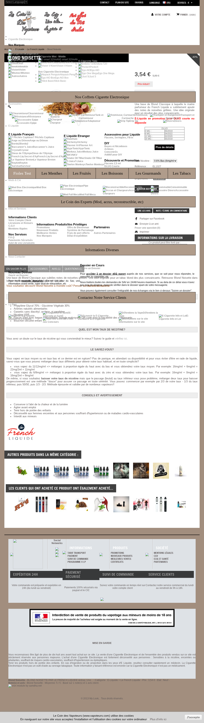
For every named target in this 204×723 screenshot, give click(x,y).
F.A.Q (11, 237)
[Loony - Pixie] (121, 477)
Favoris (139, 2)
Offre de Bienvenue (78, 227)
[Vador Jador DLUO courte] (161, 477)
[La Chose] (41, 477)
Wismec (25, 73)
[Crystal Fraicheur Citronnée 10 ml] (62, 504)
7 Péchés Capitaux (43, 137)
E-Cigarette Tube (87, 61)
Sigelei (23, 60)
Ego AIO (94, 70)
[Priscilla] (81, 477)
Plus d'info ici (158, 719)
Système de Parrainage (80, 230)
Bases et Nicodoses (115, 146)
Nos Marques (44, 235)
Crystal (24, 150)
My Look (94, 698)
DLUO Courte (112, 166)
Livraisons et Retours (20, 223)
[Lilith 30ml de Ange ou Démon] (101, 504)
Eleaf (20, 63)
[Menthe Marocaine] (21, 477)
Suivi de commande (78, 558)
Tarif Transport (77, 552)
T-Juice (79, 161)
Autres (23, 76)
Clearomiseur (36, 113)
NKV (74, 154)
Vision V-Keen (64, 65)
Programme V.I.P (77, 561)
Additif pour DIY (113, 154)
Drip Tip (133, 121)
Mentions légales (17, 228)
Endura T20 (100, 63)
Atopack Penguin (69, 74)
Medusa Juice (90, 151)
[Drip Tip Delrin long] (121, 504)
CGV (156, 555)
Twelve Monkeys (95, 164)
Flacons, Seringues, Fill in (118, 137)
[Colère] (141, 504)
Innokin (24, 66)
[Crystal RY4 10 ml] (22, 504)
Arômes (109, 149)
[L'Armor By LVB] (81, 504)
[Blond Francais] (181, 477)
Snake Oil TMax (93, 158)
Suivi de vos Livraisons (21, 243)
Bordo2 (24, 143)
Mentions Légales (163, 552)
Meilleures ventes (121, 558)
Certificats (117, 561)
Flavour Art (86, 145)
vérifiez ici (121, 338)
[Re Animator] (101, 477)
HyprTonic (84, 148)
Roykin (23, 162)
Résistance (34, 116)
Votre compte (162, 14)
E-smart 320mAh (69, 59)
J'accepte (193, 717)
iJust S (92, 76)
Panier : (184, 14)
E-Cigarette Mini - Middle (52, 56)
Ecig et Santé (161, 558)
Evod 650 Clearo (69, 62)
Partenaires (161, 561)
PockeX (94, 67)
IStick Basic (60, 81)
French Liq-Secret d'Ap (51, 156)
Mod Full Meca (87, 194)
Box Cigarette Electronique (53, 71)
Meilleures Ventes (47, 233)
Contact (104, 2)
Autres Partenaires (105, 233)
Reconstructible (133, 187)
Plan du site (122, 2)
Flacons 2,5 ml (112, 163)
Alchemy (82, 142)
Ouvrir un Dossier (18, 275)
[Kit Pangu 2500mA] (161, 504)
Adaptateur (94, 121)
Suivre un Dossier (90, 268)
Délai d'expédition (77, 235)
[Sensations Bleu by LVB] (181, 504)
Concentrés (111, 152)
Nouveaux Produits (47, 230)
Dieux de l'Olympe (42, 153)
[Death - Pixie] (141, 477)
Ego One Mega (106, 73)
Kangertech (31, 53)
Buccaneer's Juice (43, 147)
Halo (74, 139)
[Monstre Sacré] (61, 477)
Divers (177, 121)
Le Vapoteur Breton (44, 159)
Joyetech (27, 57)
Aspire (23, 50)
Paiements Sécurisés (20, 240)
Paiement (73, 555)
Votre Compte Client (19, 220)
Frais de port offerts (78, 233)
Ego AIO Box (62, 77)
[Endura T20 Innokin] (42, 504)
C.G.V (11, 225)
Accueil (7, 49)
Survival (25, 166)
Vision (22, 69)
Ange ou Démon (39, 140)
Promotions (43, 227)
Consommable (179, 187)
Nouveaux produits (121, 555)
